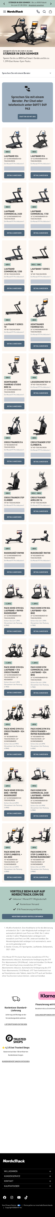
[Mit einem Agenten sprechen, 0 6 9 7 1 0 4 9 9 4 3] (38, 12)
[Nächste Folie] (51, 4)
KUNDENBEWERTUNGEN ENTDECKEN (16, 1096)
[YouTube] (18, 1197)
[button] (4, 12)
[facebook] (4, 1197)
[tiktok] (26, 1197)
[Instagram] (11, 1197)
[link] (15, 12)
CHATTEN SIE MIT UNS (27, 117)
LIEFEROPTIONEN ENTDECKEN (15, 1059)
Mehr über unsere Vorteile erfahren (27, 952)
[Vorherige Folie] (4, 4)
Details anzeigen (14, 180)
